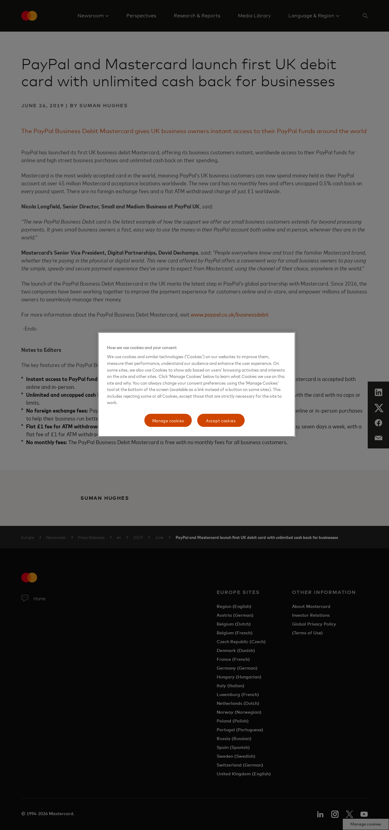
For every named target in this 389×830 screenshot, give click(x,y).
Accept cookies (221, 420)
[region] (196, 384)
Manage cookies (168, 420)
